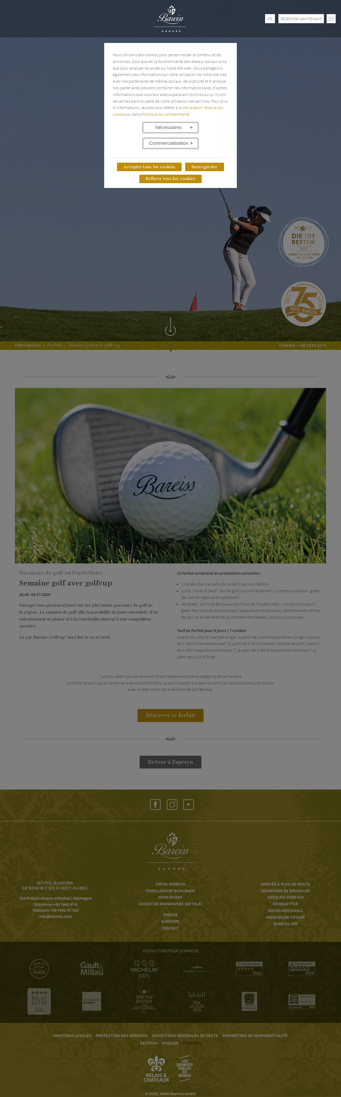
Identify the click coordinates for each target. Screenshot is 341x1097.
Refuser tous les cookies (170, 179)
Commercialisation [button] (168, 143)
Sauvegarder (205, 167)
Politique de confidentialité (165, 114)
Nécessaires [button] (168, 127)
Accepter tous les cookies (149, 167)
